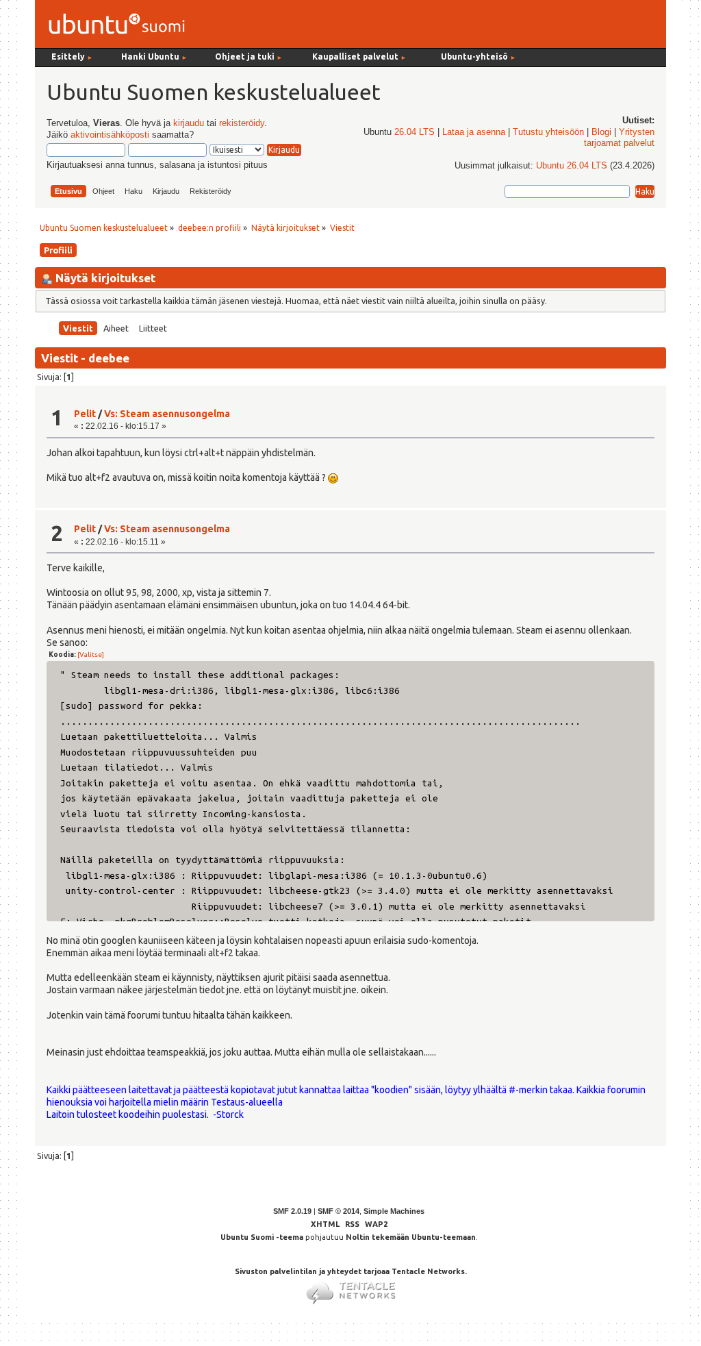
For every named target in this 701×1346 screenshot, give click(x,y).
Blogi (601, 132)
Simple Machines (394, 1211)
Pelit (85, 413)
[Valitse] (90, 654)
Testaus (228, 1102)
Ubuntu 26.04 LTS (571, 166)
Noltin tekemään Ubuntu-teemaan (411, 1237)
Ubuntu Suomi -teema (261, 1237)
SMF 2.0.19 (292, 1211)
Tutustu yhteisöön (548, 132)
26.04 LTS (414, 132)
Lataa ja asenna (473, 132)
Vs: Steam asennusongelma (167, 413)
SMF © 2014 (338, 1211)
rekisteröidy (241, 123)
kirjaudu (188, 123)
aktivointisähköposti (110, 135)
